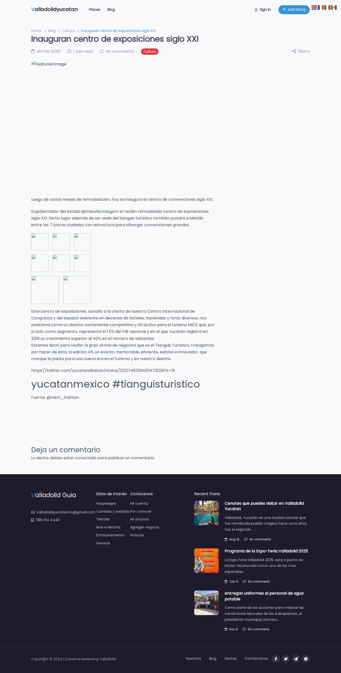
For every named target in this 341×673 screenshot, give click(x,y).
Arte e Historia (108, 527)
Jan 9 (233, 581)
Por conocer (141, 511)
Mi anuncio (139, 519)
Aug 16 (234, 539)
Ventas (230, 658)
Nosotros (193, 658)
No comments (260, 539)
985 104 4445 (48, 519)
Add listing (297, 9)
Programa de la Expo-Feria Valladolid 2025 (266, 551)
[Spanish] (334, 7)
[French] (321, 7)
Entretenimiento (110, 535)
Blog (111, 9)
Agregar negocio (144, 527)
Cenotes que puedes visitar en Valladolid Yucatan (264, 506)
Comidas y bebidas (113, 511)
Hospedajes (106, 503)
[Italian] (327, 7)
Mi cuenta (139, 503)
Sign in (265, 9)
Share (304, 51)
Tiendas (103, 519)
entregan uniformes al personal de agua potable (264, 596)
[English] (314, 7)
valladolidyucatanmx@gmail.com (66, 512)
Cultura (68, 30)
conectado (86, 458)
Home (36, 30)
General (103, 543)
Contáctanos (256, 658)
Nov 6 (233, 629)
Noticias (137, 535)
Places (94, 9)
